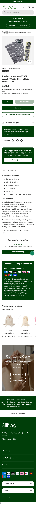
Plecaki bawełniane (9, 331)
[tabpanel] (18, 204)
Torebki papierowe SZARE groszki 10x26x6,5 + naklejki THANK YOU (16, 33)
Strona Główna (6, 31)
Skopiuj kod (24, 25)
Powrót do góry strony (18, 413)
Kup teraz (18, 108)
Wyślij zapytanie (19, 160)
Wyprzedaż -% (18, 374)
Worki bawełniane (25, 331)
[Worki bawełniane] (25, 321)
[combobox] (18, 12)
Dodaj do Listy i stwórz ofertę (19, 114)
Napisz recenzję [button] (18, 252)
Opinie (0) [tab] (12, 170)
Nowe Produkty (18, 380)
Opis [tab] (3, 170)
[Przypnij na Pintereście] (21, 140)
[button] (32, 253)
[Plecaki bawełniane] (9, 321)
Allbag (4, 68)
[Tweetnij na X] (13, 140)
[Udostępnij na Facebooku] (17, 140)
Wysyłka (20, 89)
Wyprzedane (24, 102)
